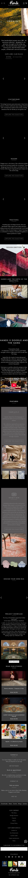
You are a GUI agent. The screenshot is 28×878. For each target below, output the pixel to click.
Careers (25, 803)
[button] (2, 3)
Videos (14, 820)
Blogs (19, 803)
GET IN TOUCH (14, 766)
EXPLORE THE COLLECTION (14, 114)
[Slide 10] (18, 35)
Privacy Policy (14, 823)
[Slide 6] (12, 35)
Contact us (14, 830)
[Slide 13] (23, 35)
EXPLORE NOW (14, 661)
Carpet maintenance (14, 838)
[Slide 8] (15, 35)
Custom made (14, 835)
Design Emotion (14, 815)
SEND (24, 848)
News (10, 803)
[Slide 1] (4, 35)
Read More (14, 692)
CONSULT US (14, 781)
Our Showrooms (14, 833)
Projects (14, 818)
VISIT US (14, 796)
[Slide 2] (6, 35)
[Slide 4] (9, 35)
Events (15, 803)
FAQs (14, 840)
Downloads (4, 803)
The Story (14, 812)
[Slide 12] (21, 35)
